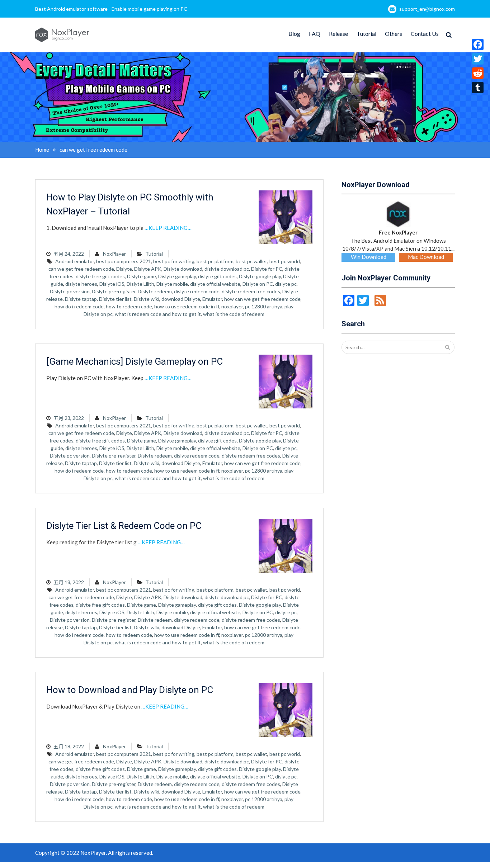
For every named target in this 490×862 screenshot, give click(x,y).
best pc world (284, 261)
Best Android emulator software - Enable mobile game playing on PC (111, 9)
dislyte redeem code (197, 291)
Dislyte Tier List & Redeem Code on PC (124, 525)
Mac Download (426, 257)
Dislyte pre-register (114, 291)
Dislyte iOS (111, 284)
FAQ (314, 33)
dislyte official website (215, 284)
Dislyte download (183, 269)
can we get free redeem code (81, 269)
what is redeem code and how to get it (158, 314)
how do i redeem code (79, 306)
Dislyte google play (260, 276)
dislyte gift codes (217, 276)
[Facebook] (478, 44)
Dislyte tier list (115, 299)
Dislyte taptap (81, 299)
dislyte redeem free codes (251, 291)
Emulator (212, 299)
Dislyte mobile (172, 284)
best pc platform (215, 261)
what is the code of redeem (233, 314)
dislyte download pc (226, 269)
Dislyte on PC (257, 284)
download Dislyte (180, 299)
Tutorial (366, 33)
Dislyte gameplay (177, 276)
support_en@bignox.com (427, 9)
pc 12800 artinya (263, 306)
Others (393, 33)
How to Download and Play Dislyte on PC (129, 690)
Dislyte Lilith (140, 284)
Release (338, 33)
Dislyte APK (147, 269)
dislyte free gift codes (100, 276)
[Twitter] (478, 59)
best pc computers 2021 (123, 261)
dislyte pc (286, 284)
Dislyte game (141, 276)
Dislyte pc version (70, 291)
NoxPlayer (114, 254)
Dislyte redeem (155, 291)
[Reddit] (478, 73)
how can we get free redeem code (262, 299)
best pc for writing (173, 261)
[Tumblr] (478, 87)
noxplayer (232, 306)
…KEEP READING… (168, 227)
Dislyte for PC (266, 269)
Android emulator (74, 261)
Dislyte (124, 269)
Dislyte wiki (146, 299)
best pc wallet (251, 261)
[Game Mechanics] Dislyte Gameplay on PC (134, 361)
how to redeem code (129, 306)
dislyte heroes (81, 284)
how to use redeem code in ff (186, 306)
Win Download (368, 257)
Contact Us (425, 33)
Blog (294, 33)
